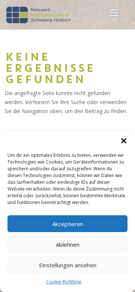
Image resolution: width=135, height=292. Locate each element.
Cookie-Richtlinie (63, 282)
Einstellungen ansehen (67, 265)
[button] (124, 141)
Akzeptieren (67, 224)
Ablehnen (68, 244)
